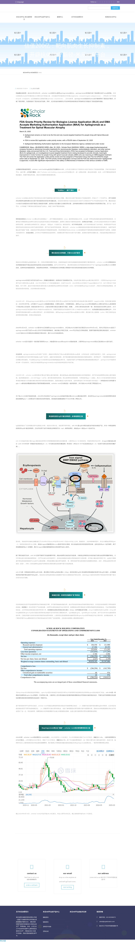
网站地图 (3, 941)
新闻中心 (60, 17)
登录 (118, 2)
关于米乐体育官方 (77, 17)
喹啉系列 (45, 922)
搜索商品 (115, 8)
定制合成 (45, 931)
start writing (67, 887)
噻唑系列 (45, 917)
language (20, 2)
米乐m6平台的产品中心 (42, 17)
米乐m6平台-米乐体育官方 (24, 18)
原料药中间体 (47, 926)
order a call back (31, 885)
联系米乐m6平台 (110, 17)
